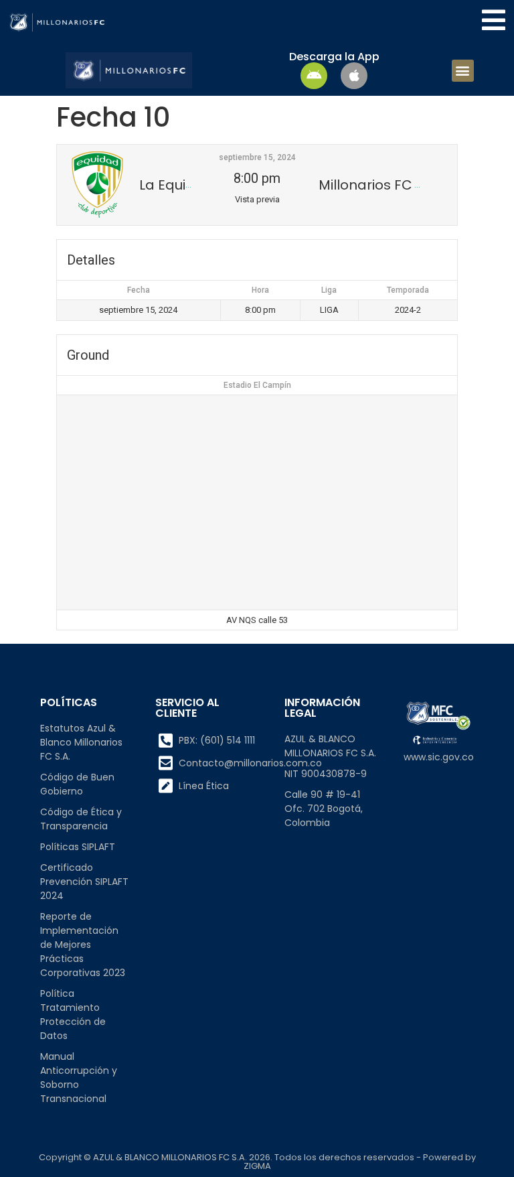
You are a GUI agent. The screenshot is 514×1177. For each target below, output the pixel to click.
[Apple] (354, 75)
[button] (463, 71)
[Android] (314, 75)
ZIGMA (257, 1166)
